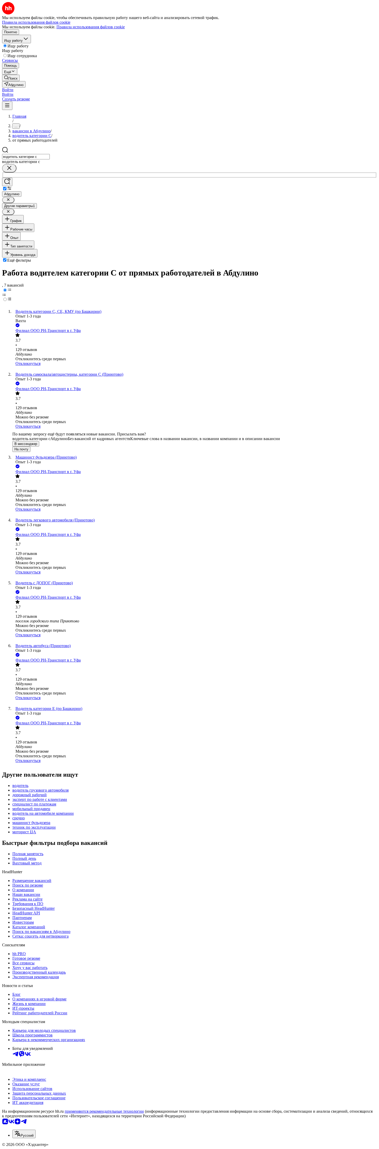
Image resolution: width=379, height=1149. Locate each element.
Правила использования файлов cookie (90, 27)
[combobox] (26, 156)
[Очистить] (9, 168)
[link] (11, 78)
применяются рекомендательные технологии (104, 1111)
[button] (7, 90)
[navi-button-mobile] (7, 105)
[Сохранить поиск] (7, 182)
